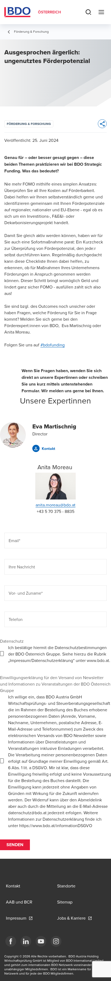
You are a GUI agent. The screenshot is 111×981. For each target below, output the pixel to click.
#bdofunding (52, 345)
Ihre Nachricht (22, 566)
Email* (14, 540)
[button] (43, 448)
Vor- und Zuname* (26, 593)
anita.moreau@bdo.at (55, 505)
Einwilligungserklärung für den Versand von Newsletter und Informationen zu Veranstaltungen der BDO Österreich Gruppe (55, 684)
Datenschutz (12, 641)
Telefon (16, 619)
